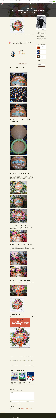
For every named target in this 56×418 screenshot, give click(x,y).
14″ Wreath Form (21, 51)
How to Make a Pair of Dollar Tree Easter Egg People (29, 370)
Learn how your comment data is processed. (26, 413)
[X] (2, 417)
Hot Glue (20, 58)
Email (19, 406)
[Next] (32, 383)
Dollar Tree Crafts (42, 3)
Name (11, 406)
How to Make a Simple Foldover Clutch (13, 388)
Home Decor (28, 365)
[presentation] (14, 381)
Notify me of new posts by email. (15, 409)
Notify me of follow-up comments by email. (16, 408)
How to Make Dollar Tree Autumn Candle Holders (42, 47)
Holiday (25, 365)
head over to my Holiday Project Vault (28, 37)
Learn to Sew (52, 3)
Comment (11, 397)
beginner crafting (12, 365)
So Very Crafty (30, 8)
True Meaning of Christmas (29, 387)
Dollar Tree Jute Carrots (22, 53)
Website (28, 406)
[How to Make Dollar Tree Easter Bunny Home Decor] (30, 359)
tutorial (32, 365)
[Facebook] (1, 417)
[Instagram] (3, 417)
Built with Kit (20, 319)
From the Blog (26, 8)
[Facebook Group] (4, 417)
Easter (23, 365)
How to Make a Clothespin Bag (14, 370)
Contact (47, 3)
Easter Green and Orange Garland (23, 54)
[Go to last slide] (11, 383)
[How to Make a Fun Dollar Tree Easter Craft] (14, 359)
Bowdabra (20, 57)
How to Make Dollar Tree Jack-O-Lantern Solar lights (42, 57)
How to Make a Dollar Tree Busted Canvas (22, 388)
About (37, 3)
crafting (16, 365)
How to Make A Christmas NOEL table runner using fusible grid (42, 52)
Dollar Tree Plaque (21, 52)
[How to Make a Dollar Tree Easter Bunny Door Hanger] (22, 359)
